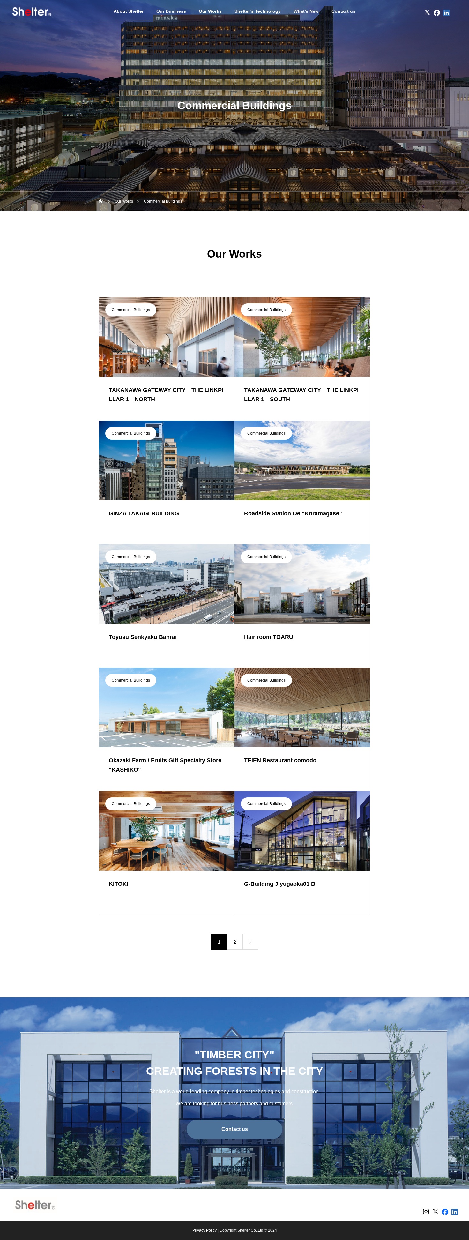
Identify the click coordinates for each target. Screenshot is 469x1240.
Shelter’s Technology (257, 11)
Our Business (171, 11)
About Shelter (129, 11)
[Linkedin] (446, 13)
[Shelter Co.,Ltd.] (32, 11)
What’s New (306, 11)
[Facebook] (437, 13)
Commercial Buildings (131, 310)
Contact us (343, 11)
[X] (427, 13)
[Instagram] (417, 13)
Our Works (210, 11)
